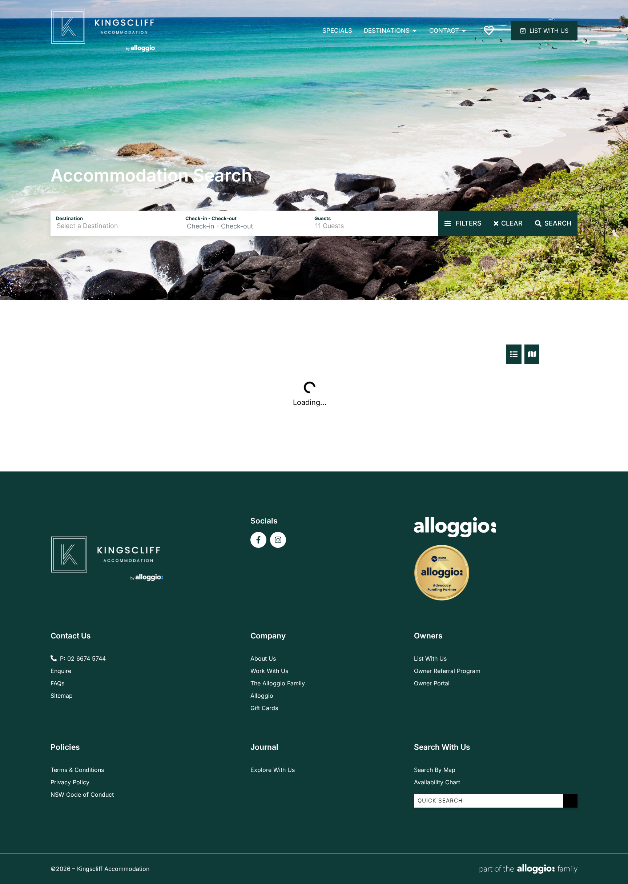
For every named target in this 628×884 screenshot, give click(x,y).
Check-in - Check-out (211, 218)
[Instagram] (278, 540)
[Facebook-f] (258, 540)
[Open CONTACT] (464, 31)
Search (557, 223)
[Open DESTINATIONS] (414, 31)
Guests (322, 218)
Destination (69, 218)
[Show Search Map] (532, 354)
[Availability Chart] (514, 354)
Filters (468, 223)
